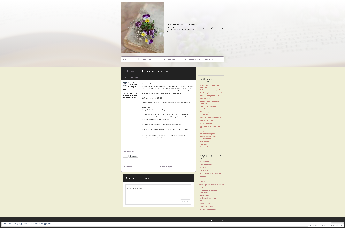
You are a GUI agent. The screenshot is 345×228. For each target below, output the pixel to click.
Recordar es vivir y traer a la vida (209, 127)
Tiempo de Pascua (206, 131)
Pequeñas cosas (205, 99)
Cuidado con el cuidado (207, 106)
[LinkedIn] (215, 28)
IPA (200, 201)
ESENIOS (131, 93)
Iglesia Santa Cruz (206, 179)
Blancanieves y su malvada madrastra (209, 102)
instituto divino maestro (208, 198)
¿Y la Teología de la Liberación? (210, 93)
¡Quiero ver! (203, 115)
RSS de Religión (204, 195)
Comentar (185, 201)
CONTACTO (209, 59)
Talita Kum (203, 182)
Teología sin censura (206, 207)
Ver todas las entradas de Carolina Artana (129, 87)
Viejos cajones (204, 141)
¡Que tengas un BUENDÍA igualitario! (208, 191)
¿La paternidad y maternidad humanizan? (209, 86)
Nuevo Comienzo (205, 123)
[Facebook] (212, 28)
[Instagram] (219, 28)
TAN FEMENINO (169, 59)
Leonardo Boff (204, 204)
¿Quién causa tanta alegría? (209, 90)
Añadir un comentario (130, 77)
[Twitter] (222, 28)
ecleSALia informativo (207, 209)
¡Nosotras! (203, 144)
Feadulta (202, 176)
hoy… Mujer (203, 109)
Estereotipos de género (207, 134)
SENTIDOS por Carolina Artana (182, 25)
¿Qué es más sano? (206, 120)
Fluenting (202, 167)
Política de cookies (50, 225)
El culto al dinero (205, 147)
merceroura (203, 170)
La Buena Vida (204, 162)
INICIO (125, 59)
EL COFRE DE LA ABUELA (193, 59)
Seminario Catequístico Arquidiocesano (207, 137)
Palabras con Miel (205, 165)
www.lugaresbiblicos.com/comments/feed (214, 185)
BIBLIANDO (147, 59)
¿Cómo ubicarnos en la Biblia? (210, 118)
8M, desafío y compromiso (208, 112)
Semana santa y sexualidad (209, 96)
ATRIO (201, 188)
